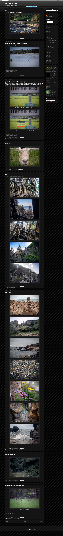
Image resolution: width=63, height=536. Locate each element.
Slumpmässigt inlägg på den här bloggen (31, 6)
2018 (48, 57)
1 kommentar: (15, 169)
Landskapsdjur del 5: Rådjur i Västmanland (11, 70)
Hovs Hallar (8, 292)
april (49, 51)
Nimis (6, 174)
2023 (48, 31)
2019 (48, 56)
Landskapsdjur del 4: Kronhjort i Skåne (10, 71)
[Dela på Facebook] (22, 38)
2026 (48, 27)
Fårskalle (7, 143)
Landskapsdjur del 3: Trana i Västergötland (11, 72)
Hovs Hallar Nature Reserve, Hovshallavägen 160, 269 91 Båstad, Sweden (17, 449)
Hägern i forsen (9, 10)
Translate (53, 101)
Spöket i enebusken (10, 454)
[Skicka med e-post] (20, 38)
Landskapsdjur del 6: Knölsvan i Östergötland (16, 43)
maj (48, 37)
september (49, 33)
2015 (48, 61)
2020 (48, 55)
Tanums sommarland (53, 67)
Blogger (35, 529)
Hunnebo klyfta (52, 86)
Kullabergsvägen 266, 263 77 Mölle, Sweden (13, 518)
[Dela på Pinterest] (23, 38)
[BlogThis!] (21, 38)
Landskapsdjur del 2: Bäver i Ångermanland (11, 134)
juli (48, 36)
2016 (48, 60)
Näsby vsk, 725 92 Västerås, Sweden (12, 138)
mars (49, 52)
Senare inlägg (7, 521)
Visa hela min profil (49, 16)
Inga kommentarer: (16, 137)
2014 (48, 62)
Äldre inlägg (41, 521)
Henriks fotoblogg (12, 3)
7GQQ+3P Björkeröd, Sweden (11, 287)
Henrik (48, 15)
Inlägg (48, 21)
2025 (48, 28)
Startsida (24, 521)
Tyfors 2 (51, 90)
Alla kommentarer (50, 22)
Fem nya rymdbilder (53, 73)
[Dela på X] (22, 38)
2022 (48, 32)
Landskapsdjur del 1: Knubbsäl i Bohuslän (11, 135)
